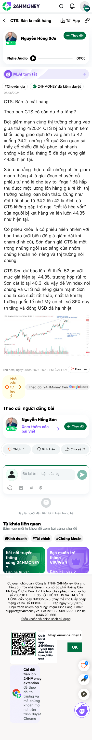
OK (75, 647)
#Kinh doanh (16, 538)
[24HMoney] (21, 6)
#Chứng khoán (68, 538)
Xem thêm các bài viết (35, 428)
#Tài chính (41, 538)
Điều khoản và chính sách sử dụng (46, 619)
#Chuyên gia (15, 86)
